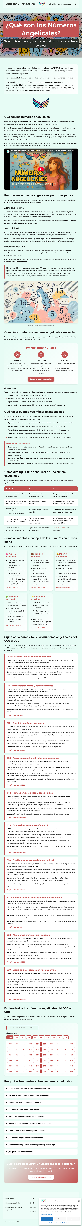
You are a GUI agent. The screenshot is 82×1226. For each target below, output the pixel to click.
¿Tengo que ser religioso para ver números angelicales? (29, 1088)
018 (65, 1049)
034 (37, 1060)
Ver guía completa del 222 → (16, 750)
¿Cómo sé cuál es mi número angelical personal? (26, 1131)
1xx (17, 1037)
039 (71, 1060)
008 (65, 1044)
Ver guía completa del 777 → (16, 927)
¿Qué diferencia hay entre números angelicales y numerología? (32, 1145)
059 (71, 1071)
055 (44, 1071)
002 (24, 1044)
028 (65, 1055)
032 (24, 1060)
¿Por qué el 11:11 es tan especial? (20, 1152)
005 (44, 1044)
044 (37, 1066)
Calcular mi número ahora (41, 1177)
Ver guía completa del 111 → (16, 715)
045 (44, 1066)
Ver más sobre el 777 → (13, 625)
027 (58, 1055)
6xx (47, 1037)
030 (10, 1060)
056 (51, 1071)
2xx (23, 1037)
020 (10, 1055)
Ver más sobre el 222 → (13, 588)
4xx (35, 1037)
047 (58, 1066)
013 (30, 1049)
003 (30, 1044)
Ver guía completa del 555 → (16, 852)
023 (30, 1055)
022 (24, 1055)
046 (51, 1066)
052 (24, 1071)
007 (58, 1044)
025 (44, 1055)
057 (58, 1071)
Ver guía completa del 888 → (17, 962)
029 (71, 1055)
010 (10, 1049)
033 (30, 1060)
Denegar (60, 1219)
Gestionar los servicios (46, 1214)
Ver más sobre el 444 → (39, 588)
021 (17, 1055)
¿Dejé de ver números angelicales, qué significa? (26, 1116)
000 (10, 1044)
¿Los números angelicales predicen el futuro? (25, 1138)
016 (51, 1049)
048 (65, 1066)
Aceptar (47, 1219)
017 (58, 1049)
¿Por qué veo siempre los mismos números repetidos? (28, 1095)
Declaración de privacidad (64, 1222)
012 (24, 1049)
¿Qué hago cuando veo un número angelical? (25, 1102)
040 (10, 1066)
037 (58, 1060)
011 (17, 1049)
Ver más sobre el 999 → (39, 628)
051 (17, 1071)
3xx (29, 1037)
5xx (41, 1037)
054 (37, 1071)
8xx (60, 1037)
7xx (54, 1037)
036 (51, 1060)
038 (65, 1060)
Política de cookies (53, 1222)
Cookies (32, 1203)
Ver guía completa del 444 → (17, 817)
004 (37, 1044)
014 (37, 1049)
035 (44, 1060)
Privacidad (33, 1207)
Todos (10, 1037)
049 (71, 1066)
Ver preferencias (73, 1219)
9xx (66, 1037)
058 (65, 1071)
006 (51, 1044)
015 (44, 1049)
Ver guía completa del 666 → (17, 890)
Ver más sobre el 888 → (64, 588)
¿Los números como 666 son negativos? (23, 1109)
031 (17, 1060)
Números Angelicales (20, 4)
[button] (79, 1201)
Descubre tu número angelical (41, 379)
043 (30, 1066)
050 (10, 1071)
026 (51, 1055)
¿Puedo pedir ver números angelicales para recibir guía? (29, 1123)
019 (71, 1049)
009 (71, 1044)
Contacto (33, 1212)
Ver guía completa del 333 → (17, 785)
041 (17, 1066)
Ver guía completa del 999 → (17, 999)
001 (17, 1044)
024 (37, 1055)
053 (30, 1071)
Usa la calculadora (59, 528)
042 (24, 1066)
